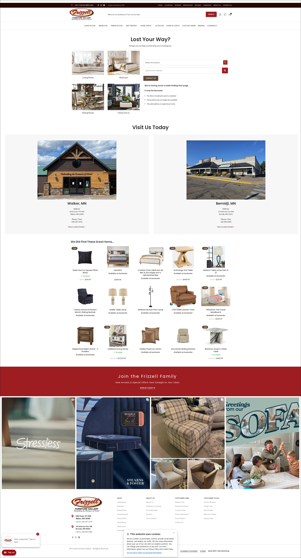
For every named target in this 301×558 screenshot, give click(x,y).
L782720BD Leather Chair (183, 309)
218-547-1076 (77, 222)
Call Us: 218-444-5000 (84, 532)
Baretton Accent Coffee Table (216, 350)
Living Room (121, 502)
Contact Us (179, 522)
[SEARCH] (225, 62)
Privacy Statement (182, 514)
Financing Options (181, 506)
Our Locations (151, 518)
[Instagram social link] (101, 5)
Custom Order (180, 510)
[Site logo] (82, 14)
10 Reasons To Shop (153, 506)
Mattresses (121, 526)
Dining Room (122, 510)
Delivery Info (179, 502)
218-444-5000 (226, 222)
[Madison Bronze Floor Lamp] (150, 296)
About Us (150, 498)
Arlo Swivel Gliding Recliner (183, 349)
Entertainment (122, 514)
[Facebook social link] (98, 5)
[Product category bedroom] (124, 65)
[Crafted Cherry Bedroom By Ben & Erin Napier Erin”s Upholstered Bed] (150, 257)
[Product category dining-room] (88, 99)
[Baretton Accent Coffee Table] (215, 336)
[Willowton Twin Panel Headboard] (215, 296)
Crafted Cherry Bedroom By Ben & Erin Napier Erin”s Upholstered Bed (150, 272)
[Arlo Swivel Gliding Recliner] (183, 336)
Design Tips (208, 506)
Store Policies (180, 518)
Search (211, 14)
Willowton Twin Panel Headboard (215, 310)
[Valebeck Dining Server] (117, 336)
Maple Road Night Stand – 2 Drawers (85, 350)
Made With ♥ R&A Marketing (218, 551)
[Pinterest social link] (104, 5)
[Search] (225, 70)
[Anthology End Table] (183, 257)
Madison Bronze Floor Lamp (150, 309)
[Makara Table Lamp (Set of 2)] (215, 257)
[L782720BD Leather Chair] (183, 296)
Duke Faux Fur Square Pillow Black (85, 271)
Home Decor (121, 522)
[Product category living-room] (88, 65)
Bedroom (120, 506)
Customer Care (182, 498)
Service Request (210, 502)
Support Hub (208, 518)
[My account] (220, 14)
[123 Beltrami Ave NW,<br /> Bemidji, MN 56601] (72, 526)
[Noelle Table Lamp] (117, 296)
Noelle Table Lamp (118, 309)
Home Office (122, 518)
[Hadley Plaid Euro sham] (150, 336)
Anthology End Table (183, 270)
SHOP (119, 498)
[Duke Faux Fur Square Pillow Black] (85, 257)
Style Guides (208, 510)
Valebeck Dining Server (118, 349)
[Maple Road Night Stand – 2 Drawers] (85, 336)
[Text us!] (9, 553)
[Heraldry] (117, 257)
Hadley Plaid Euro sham (150, 349)
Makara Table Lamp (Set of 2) (215, 271)
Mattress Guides (210, 514)
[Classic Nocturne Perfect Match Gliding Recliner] (85, 296)
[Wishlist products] (225, 14)
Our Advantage (152, 510)
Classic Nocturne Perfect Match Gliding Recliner (85, 310)
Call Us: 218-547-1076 (84, 522)
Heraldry (118, 270)
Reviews (149, 514)
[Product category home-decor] (124, 99)
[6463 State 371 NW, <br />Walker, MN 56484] (72, 516)
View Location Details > (77, 227)
